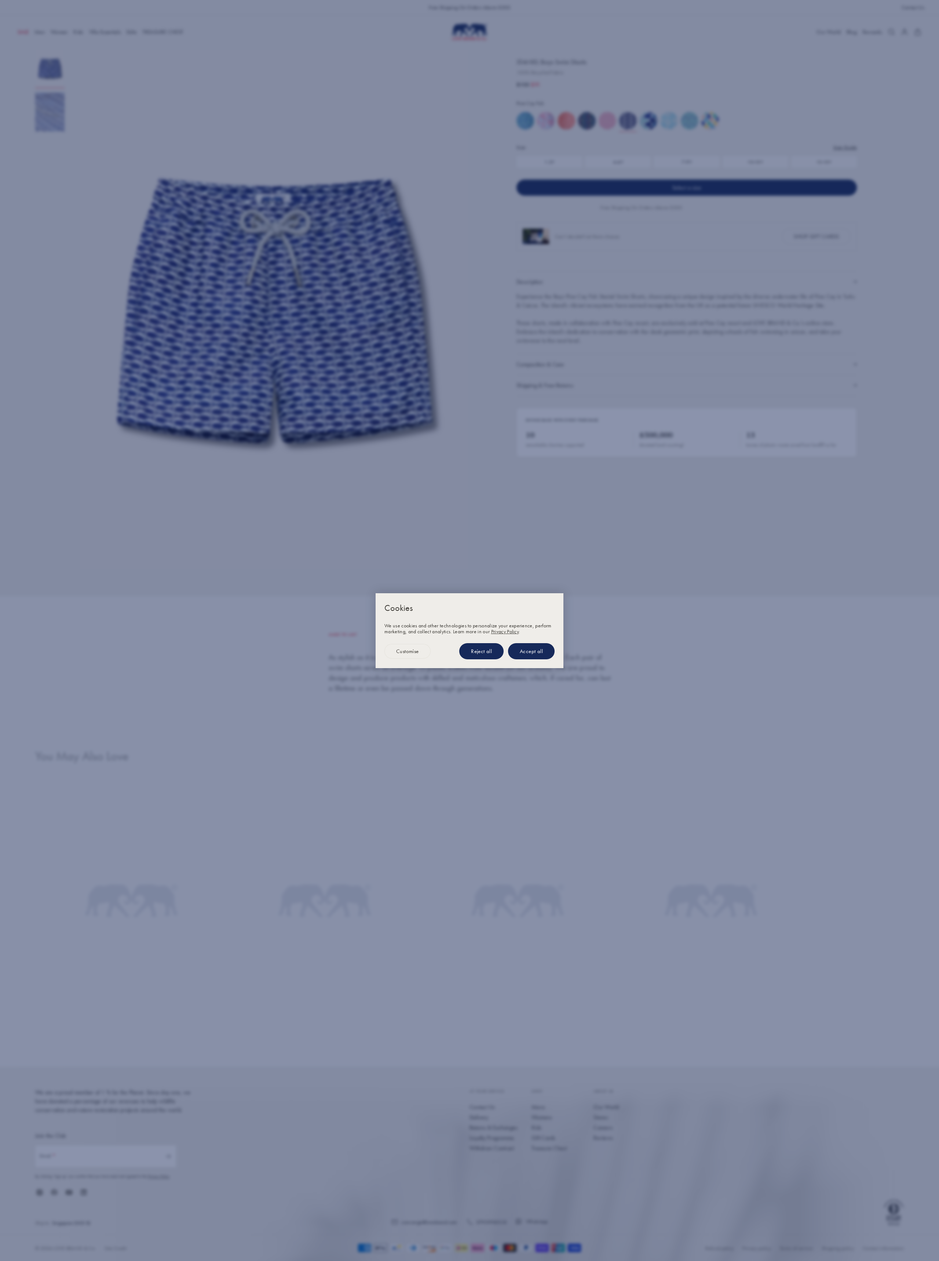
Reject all (481, 651)
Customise (407, 651)
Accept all (531, 651)
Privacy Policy (505, 631)
